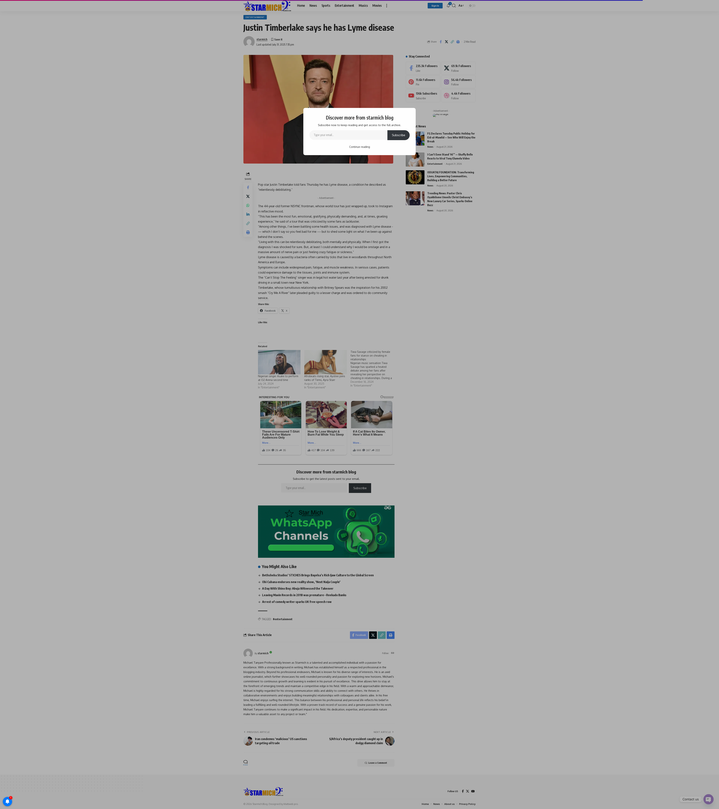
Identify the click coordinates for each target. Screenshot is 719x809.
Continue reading (359, 146)
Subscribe (398, 135)
